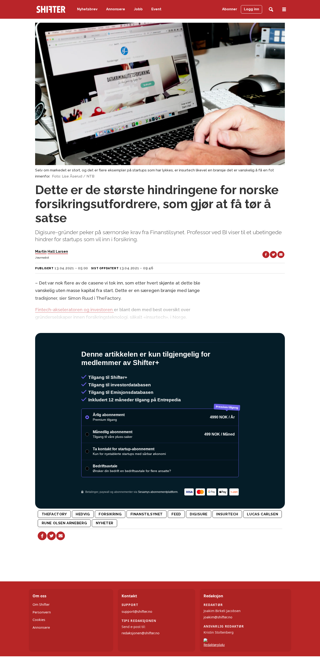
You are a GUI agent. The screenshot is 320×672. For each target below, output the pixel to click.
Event (156, 9)
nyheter (104, 543)
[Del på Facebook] (265, 254)
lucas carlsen (262, 534)
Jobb (138, 9)
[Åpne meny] (284, 9)
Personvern (42, 632)
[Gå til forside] (50, 9)
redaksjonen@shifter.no (141, 653)
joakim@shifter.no (218, 637)
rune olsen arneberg (64, 543)
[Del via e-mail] (280, 254)
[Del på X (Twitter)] (273, 254)
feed (176, 534)
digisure (199, 534)
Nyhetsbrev (87, 9)
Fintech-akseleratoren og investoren (74, 309)
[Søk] (271, 9)
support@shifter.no (137, 631)
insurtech (227, 534)
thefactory (54, 534)
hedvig (83, 534)
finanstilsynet (146, 534)
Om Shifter (41, 624)
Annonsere (115, 9)
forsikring (110, 534)
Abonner (229, 9)
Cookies (39, 640)
